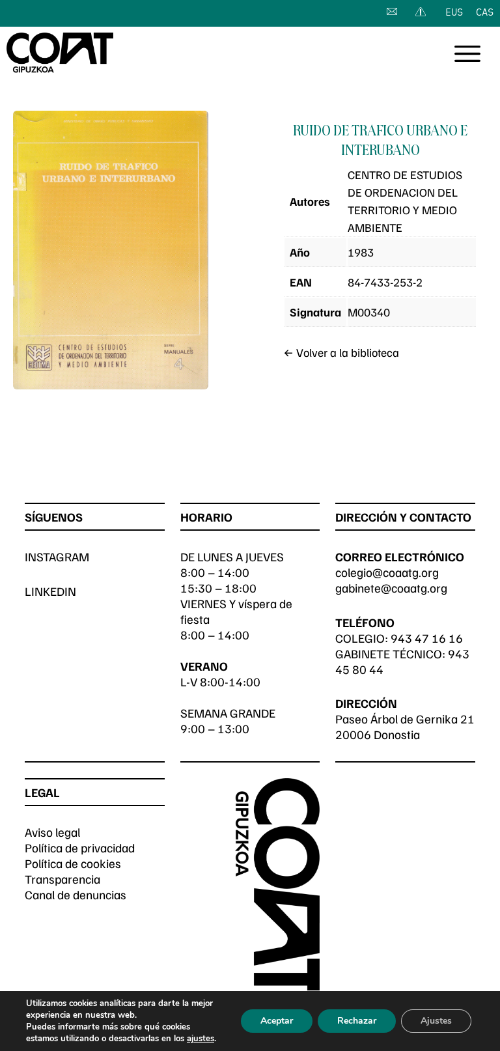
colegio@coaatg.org (387, 572)
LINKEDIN (50, 590)
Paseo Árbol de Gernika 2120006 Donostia (405, 726)
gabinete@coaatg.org (391, 587)
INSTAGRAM (57, 556)
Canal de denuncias (75, 894)
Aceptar (276, 1021)
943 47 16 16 (427, 637)
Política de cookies (73, 863)
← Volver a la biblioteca (341, 352)
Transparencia (62, 878)
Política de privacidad (80, 847)
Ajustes (436, 1021)
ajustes (200, 1038)
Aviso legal (52, 831)
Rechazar (356, 1021)
